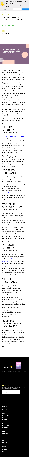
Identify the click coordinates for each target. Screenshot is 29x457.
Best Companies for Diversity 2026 (5, 417)
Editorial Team (6, 33)
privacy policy (4, 445)
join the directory (4, 441)
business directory (4, 436)
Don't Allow (17, 9)
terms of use (4, 450)
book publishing (5, 432)
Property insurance (8, 193)
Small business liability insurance (13, 136)
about (4, 404)
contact (4, 406)
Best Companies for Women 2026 (5, 426)
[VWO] (5, 9)
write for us (4, 410)
